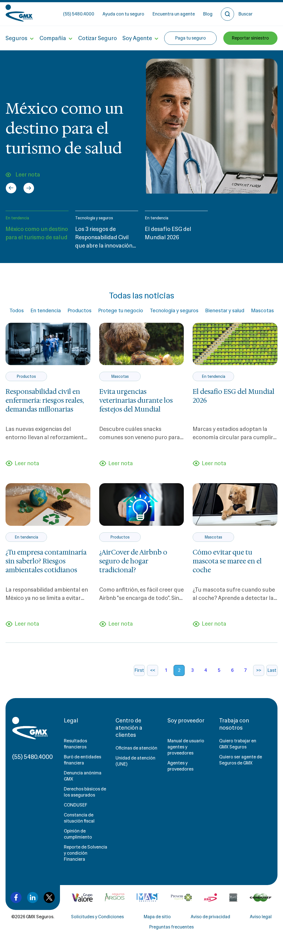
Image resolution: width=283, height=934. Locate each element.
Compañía (53, 38)
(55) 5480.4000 (78, 14)
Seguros (16, 38)
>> (258, 670)
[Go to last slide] (11, 188)
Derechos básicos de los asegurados (85, 792)
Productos (79, 310)
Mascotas (262, 310)
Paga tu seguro (190, 38)
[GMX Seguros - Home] (19, 13)
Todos (16, 310)
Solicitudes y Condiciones (97, 917)
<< (152, 670)
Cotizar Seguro (97, 38)
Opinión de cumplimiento (78, 834)
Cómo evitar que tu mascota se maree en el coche (227, 561)
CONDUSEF (75, 805)
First (139, 670)
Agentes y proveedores (180, 766)
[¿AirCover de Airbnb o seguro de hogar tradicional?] (141, 504)
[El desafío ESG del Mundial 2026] (235, 344)
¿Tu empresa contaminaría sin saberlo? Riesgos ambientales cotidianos (46, 561)
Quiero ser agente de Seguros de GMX (240, 760)
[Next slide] (28, 188)
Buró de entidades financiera (82, 760)
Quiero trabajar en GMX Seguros (237, 744)
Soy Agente (137, 38)
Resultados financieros (75, 744)
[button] (37, 232)
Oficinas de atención (136, 748)
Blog (208, 14)
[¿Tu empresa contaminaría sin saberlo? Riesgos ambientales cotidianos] (48, 504)
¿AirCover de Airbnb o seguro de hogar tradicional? (133, 561)
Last (272, 670)
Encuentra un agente (174, 14)
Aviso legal (261, 917)
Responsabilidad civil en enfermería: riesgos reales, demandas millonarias (45, 400)
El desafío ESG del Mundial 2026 (233, 396)
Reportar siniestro (250, 38)
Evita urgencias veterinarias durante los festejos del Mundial (136, 400)
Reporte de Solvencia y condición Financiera (85, 853)
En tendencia (17, 217)
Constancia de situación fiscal (79, 818)
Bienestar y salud (224, 310)
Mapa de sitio (157, 917)
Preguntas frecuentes (171, 927)
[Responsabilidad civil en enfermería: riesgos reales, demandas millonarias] (48, 344)
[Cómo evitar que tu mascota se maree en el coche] (235, 504)
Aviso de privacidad (210, 917)
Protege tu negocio (120, 310)
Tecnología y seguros (94, 217)
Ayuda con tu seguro (123, 14)
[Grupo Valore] (114, 897)
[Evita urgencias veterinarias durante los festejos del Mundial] (141, 344)
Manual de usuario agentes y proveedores (185, 747)
